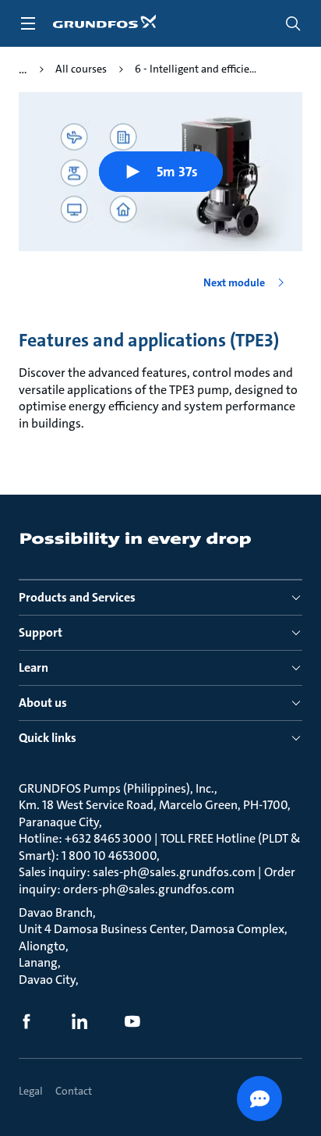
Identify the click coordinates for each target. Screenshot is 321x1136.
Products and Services (77, 597)
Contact (73, 1091)
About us (43, 702)
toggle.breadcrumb (23, 69)
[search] (293, 23)
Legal (31, 1091)
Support (40, 632)
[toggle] (28, 23)
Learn (33, 667)
